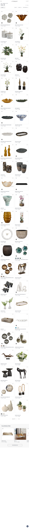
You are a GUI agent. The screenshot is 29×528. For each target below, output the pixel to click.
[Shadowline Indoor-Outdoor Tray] (21, 184)
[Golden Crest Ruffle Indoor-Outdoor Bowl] (7, 100)
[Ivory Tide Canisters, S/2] (7, 34)
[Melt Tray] (20, 434)
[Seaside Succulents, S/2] (21, 406)
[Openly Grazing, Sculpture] (21, 268)
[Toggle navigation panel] (1, 1)
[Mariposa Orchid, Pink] (21, 217)
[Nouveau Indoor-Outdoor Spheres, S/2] (7, 389)
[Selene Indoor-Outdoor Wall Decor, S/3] (7, 17)
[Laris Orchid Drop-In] (21, 34)
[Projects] (13, 11)
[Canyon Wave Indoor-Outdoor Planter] (7, 217)
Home (1, 3)
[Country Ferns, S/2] (7, 303)
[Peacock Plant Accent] (7, 50)
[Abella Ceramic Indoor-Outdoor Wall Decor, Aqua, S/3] (21, 250)
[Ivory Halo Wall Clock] (7, 234)
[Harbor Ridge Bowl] (21, 100)
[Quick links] (27, 526)
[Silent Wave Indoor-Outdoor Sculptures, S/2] (21, 286)
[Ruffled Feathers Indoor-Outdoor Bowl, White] (21, 320)
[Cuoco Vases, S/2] (7, 167)
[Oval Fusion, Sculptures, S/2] (21, 389)
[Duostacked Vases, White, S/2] (7, 406)
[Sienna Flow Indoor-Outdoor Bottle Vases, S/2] (7, 150)
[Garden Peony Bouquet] (21, 356)
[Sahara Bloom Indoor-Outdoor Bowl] (7, 184)
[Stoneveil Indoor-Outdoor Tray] (21, 150)
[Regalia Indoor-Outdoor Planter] (21, 234)
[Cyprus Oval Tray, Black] (21, 134)
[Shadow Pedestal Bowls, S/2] (7, 373)
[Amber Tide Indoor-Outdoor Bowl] (21, 17)
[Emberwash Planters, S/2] (21, 167)
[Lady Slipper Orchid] (7, 84)
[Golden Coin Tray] (7, 434)
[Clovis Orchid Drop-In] (7, 67)
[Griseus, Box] (7, 320)
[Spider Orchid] (21, 50)
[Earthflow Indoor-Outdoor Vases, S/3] (21, 338)
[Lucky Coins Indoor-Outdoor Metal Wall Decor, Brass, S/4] (7, 268)
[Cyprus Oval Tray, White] (21, 303)
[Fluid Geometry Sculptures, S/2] (21, 84)
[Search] (26, 1)
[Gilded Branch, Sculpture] (7, 356)
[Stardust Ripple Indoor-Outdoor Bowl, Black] (7, 117)
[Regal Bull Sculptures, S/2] (7, 286)
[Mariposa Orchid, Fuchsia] (21, 200)
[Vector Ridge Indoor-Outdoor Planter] (7, 250)
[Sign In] (27, 1)
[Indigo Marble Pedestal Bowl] (21, 117)
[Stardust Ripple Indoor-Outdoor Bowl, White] (7, 134)
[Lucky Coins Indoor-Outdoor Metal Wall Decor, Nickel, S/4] (7, 338)
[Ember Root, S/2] (21, 67)
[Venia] (14, 1)
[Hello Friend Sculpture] (21, 373)
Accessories (4, 3)
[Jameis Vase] (7, 200)
